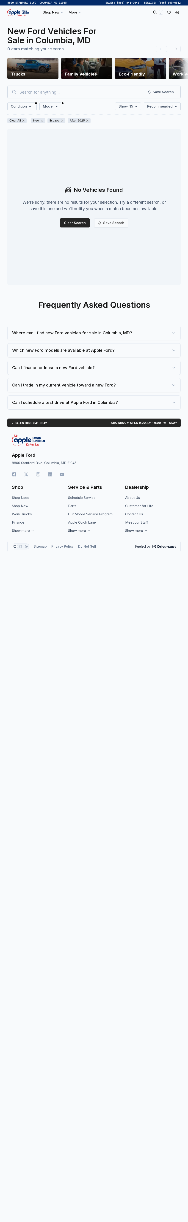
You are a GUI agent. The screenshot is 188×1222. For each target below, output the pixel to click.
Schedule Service (82, 497)
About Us (132, 497)
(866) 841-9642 (128, 2)
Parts (72, 506)
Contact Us (134, 514)
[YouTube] (62, 474)
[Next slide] (175, 49)
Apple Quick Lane (82, 522)
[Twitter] (26, 474)
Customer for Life (139, 506)
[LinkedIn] (50, 474)
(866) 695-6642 (169, 2)
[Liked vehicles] (169, 12)
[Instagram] (38, 474)
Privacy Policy (62, 546)
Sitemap (40, 546)
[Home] (18, 12)
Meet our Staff (136, 522)
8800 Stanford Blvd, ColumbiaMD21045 (37, 2)
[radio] (15, 546)
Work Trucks (22, 514)
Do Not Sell (87, 546)
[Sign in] (177, 12)
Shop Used (20, 497)
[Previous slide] (161, 49)
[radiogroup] (20, 546)
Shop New (20, 506)
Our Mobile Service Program (90, 514)
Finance (18, 522)
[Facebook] (14, 474)
